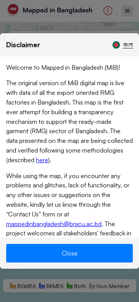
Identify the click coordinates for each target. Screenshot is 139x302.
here (42, 160)
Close (70, 253)
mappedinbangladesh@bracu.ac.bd (54, 224)
